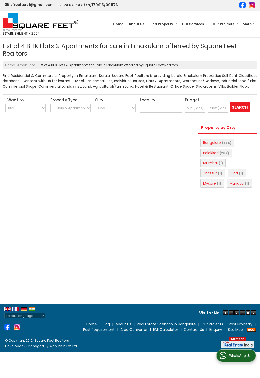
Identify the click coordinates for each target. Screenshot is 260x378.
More (247, 24)
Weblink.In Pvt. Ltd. (63, 346)
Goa (234, 173)
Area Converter (134, 329)
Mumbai (210, 163)
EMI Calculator (165, 329)
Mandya (237, 183)
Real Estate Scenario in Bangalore (166, 324)
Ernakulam (26, 65)
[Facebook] (242, 5)
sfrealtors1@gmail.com (32, 4)
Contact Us (194, 329)
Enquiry (215, 329)
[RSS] (251, 329)
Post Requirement (99, 329)
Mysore (209, 183)
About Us (136, 24)
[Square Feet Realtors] (41, 24)
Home (118, 24)
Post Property (240, 324)
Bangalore (212, 142)
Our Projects (223, 24)
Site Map (235, 329)
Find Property (161, 24)
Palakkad (211, 152)
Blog (106, 324)
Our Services (193, 24)
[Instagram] (252, 5)
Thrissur (210, 173)
